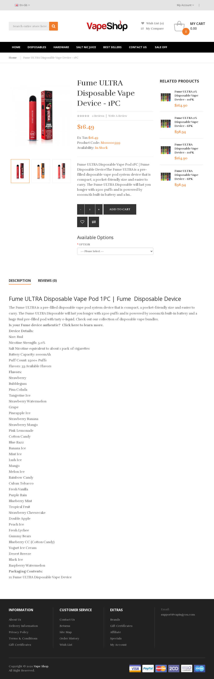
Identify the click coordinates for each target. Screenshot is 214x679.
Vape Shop (41, 666)
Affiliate (115, 632)
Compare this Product (94, 222)
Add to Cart (119, 209)
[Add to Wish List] (82, 222)
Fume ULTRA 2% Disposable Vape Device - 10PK (186, 95)
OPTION (84, 244)
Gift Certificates (20, 645)
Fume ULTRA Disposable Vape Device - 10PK (186, 148)
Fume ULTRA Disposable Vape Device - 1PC (50, 57)
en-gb (23, 5)
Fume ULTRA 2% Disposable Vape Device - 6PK (186, 122)
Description (20, 280)
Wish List (66, 645)
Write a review (117, 116)
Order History (69, 638)
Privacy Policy (18, 632)
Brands (115, 619)
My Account (184, 5)
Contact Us (67, 619)
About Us (15, 619)
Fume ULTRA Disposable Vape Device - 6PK (186, 175)
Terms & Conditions (23, 638)
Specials (116, 638)
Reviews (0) (47, 280)
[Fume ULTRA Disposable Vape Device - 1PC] (20, 171)
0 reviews (98, 116)
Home (13, 57)
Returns (65, 626)
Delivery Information (23, 626)
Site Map (66, 632)
